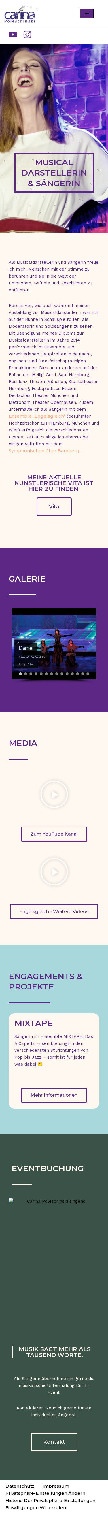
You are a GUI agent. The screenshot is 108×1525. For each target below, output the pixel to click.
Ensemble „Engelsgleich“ (38, 416)
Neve (22, 1519)
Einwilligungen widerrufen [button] (35, 1507)
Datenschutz (20, 1486)
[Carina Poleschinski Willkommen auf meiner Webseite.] (21, 13)
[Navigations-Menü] (87, 13)
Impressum (56, 1486)
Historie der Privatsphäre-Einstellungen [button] (50, 1500)
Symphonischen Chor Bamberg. (44, 450)
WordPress (79, 1519)
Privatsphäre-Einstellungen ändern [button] (45, 1493)
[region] (54, 645)
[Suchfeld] (98, 14)
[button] (18, 644)
